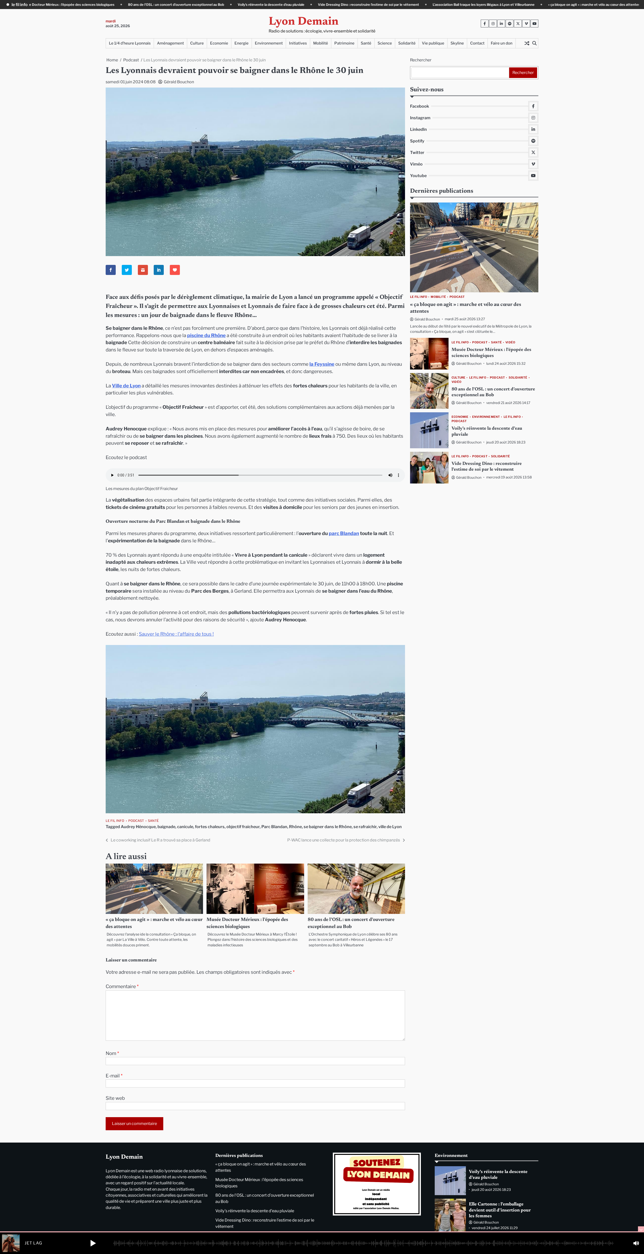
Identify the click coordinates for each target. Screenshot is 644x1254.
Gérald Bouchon (179, 81)
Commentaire (122, 986)
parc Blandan (344, 533)
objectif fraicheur (243, 826)
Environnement (269, 43)
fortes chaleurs (210, 826)
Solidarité (407, 43)
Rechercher (420, 60)
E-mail (114, 1076)
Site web (115, 1098)
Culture (197, 43)
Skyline (457, 43)
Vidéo (510, 342)
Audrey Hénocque (138, 826)
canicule (185, 826)
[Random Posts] (527, 43)
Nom (112, 1053)
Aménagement (170, 43)
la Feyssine (321, 364)
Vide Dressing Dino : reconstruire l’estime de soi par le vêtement (305, 5)
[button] (93, 1243)
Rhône (295, 826)
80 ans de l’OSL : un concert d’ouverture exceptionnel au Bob (113, 5)
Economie (219, 43)
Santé (366, 43)
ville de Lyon (390, 826)
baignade (166, 826)
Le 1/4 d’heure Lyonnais (130, 43)
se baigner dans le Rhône (328, 826)
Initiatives (298, 43)
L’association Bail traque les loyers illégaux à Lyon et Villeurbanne (421, 5)
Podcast (136, 821)
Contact (477, 43)
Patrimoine (344, 43)
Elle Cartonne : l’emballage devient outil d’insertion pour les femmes (500, 1210)
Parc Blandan (274, 826)
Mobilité (320, 43)
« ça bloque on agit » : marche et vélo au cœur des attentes (531, 5)
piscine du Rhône (206, 335)
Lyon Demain (304, 22)
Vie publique (433, 43)
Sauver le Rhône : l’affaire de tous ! (176, 634)
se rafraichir (365, 826)
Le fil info (115, 821)
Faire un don (501, 43)
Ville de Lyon (126, 386)
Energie (241, 43)
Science (385, 43)
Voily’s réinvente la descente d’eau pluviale (208, 5)
